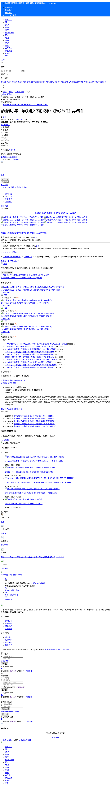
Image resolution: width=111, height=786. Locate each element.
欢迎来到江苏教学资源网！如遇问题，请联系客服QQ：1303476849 (30, 3)
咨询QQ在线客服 (39, 583)
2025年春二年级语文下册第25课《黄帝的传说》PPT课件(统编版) (25, 329)
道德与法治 (9, 33)
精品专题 (8, 51)
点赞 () (6, 157)
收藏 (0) (14, 157)
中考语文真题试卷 (38, 82)
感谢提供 (4, 568)
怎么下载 (4, 545)
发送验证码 (5, 709)
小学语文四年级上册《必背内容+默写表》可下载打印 (34, 418)
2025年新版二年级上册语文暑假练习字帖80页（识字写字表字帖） (26, 303)
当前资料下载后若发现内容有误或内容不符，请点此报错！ (25, 105)
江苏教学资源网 (29, 586)
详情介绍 (8, 194)
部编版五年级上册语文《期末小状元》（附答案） (23, 504)
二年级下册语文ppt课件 (10, 261)
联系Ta (5, 185)
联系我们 (8, 645)
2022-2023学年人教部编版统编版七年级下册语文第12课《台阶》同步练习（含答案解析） (39, 482)
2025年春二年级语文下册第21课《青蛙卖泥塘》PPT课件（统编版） (31, 365)
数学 (7, 25)
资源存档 (8, 626)
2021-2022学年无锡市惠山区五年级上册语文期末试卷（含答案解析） (31, 493)
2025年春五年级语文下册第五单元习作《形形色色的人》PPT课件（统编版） (34, 461)
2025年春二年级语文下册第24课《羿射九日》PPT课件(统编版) (29, 354)
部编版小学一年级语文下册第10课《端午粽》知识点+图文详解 (29, 472)
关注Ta (5, 179)
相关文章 (8, 199)
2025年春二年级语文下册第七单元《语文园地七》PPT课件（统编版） (32, 360)
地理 (7, 38)
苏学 (5, 117)
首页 (5, 92)
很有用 (3, 533)
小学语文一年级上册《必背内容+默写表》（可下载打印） (35, 426)
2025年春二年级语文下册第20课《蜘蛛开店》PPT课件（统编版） (30, 367)
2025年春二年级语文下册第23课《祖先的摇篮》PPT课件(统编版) (29, 357)
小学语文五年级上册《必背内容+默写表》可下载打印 (34, 416)
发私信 (5, 182)
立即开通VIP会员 (9, 383)
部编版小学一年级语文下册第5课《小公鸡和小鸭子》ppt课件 (26, 275)
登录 (36, 237)
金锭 (5, 295)
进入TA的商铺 (8, 187)
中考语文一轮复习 (17, 82)
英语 (7, 27)
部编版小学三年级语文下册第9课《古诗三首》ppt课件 (21, 278)
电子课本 (8, 48)
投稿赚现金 (7, 94)
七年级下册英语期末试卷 (76, 82)
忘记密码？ (5, 661)
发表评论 (8, 202)
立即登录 (4, 664)
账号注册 (4, 712)
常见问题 (8, 196)
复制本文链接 (7, 272)
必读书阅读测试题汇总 (12, 409)
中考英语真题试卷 (28, 82)
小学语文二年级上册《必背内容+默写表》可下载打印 (34, 424)
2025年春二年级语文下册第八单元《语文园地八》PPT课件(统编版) (26, 316)
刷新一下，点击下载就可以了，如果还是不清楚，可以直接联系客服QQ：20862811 (32, 557)
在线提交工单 (20, 380)
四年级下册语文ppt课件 (51, 82)
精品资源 (8, 13)
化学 (7, 46)
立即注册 (29, 671)
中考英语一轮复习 (6, 82)
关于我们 (8, 637)
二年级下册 (19, 92)
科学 (7, 30)
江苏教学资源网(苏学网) (12, 257)
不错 (2, 522)
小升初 (7, 53)
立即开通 (55, 738)
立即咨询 (4, 206)
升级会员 (6, 125)
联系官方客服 (21, 187)
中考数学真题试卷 (63, 82)
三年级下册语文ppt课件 (101, 82)
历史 (7, 35)
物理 (7, 43)
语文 (7, 22)
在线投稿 (8, 629)
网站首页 (8, 20)
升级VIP (12, 150)
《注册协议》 (21, 687)
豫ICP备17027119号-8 (62, 649)
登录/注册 (5, 714)
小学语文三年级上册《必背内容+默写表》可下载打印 (34, 421)
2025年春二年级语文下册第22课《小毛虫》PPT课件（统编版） (29, 362)
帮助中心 (8, 10)
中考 (7, 56)
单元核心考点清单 (89, 82)
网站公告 (8, 7)
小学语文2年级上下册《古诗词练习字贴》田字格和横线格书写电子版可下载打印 (31, 290)
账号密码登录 (13, 712)
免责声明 (8, 643)
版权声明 (8, 640)
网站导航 (8, 623)
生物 (7, 40)
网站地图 (50, 649)
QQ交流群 (5, 440)
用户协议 (13, 671)
